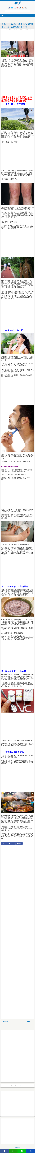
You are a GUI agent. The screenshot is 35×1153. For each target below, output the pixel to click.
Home (2, 29)
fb (9, 7)
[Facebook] (4, 1151)
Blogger (22, 1085)
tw (12, 7)
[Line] (22, 1151)
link (20, 7)
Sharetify (17, 3)
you (25, 7)
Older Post (29, 1021)
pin (17, 7)
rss (23, 7)
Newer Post (5, 1021)
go (14, 7)
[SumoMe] (30, 1151)
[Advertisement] (15, 36)
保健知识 (6, 29)
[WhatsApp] (13, 1151)
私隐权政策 (17, 1147)
